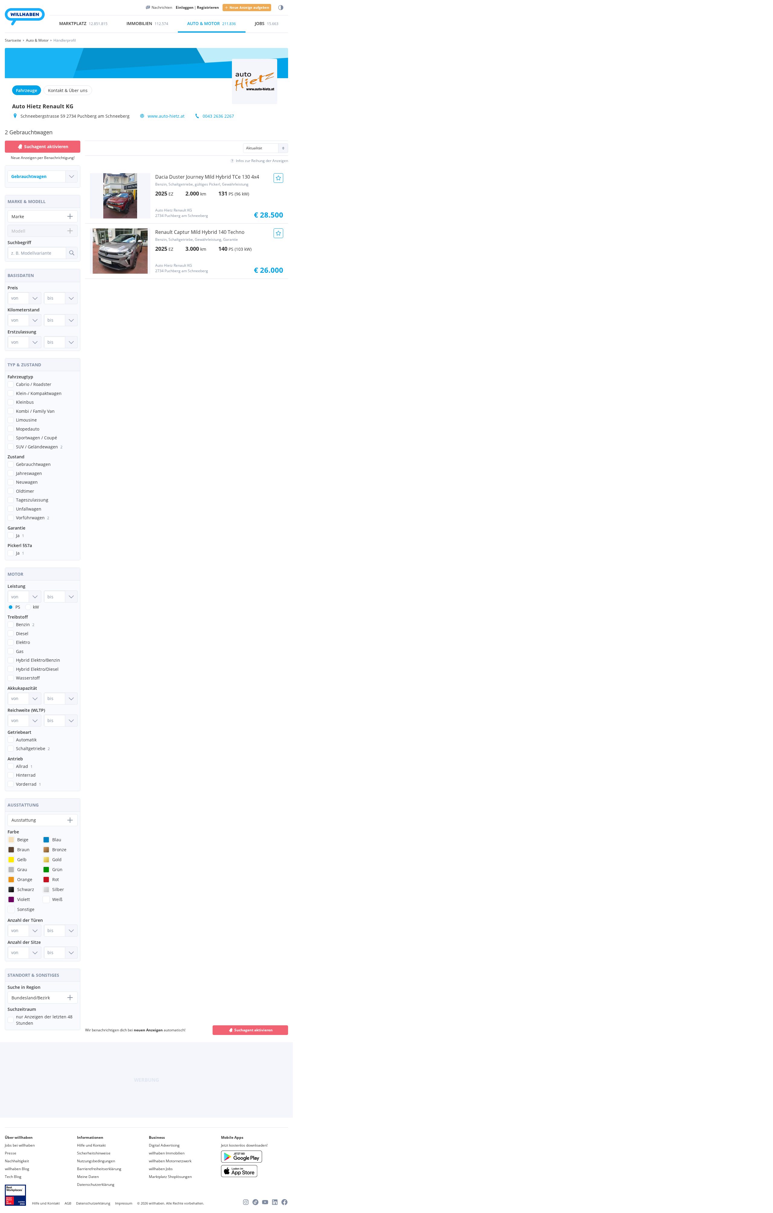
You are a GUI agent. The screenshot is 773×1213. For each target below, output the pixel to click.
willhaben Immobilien (166, 1153)
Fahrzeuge (26, 90)
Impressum (123, 1203)
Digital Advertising (164, 1145)
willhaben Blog (17, 1168)
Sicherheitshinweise (94, 1153)
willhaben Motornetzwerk (170, 1161)
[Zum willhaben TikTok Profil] (255, 1202)
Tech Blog (13, 1176)
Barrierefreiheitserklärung (99, 1168)
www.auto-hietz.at (166, 116)
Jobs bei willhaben (20, 1145)
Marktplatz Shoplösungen (170, 1176)
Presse (10, 1153)
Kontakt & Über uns (68, 90)
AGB (68, 1203)
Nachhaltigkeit (17, 1161)
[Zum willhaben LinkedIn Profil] (274, 1202)
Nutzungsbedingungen (96, 1161)
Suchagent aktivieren (253, 1030)
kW (36, 607)
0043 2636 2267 (218, 116)
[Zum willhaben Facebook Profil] (284, 1202)
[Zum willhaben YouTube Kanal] (265, 1202)
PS (17, 607)
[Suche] (71, 253)
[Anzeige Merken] (278, 178)
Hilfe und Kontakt (91, 1145)
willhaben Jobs (161, 1168)
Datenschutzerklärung (95, 1184)
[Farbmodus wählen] (281, 8)
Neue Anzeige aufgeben (249, 7)
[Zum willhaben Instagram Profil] (245, 1202)
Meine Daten (88, 1176)
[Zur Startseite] (25, 17)
